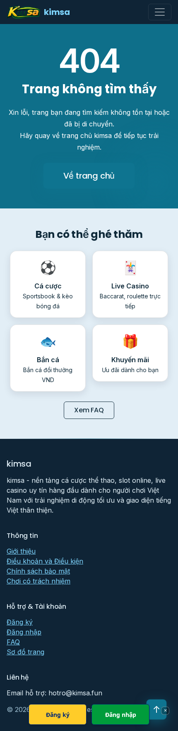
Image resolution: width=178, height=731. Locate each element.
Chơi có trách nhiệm (38, 581)
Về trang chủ (89, 176)
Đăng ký (20, 622)
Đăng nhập (24, 632)
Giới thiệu (21, 551)
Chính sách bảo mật (38, 571)
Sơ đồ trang (25, 652)
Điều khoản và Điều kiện (45, 561)
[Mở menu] (159, 12)
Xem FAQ (89, 410)
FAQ (13, 642)
